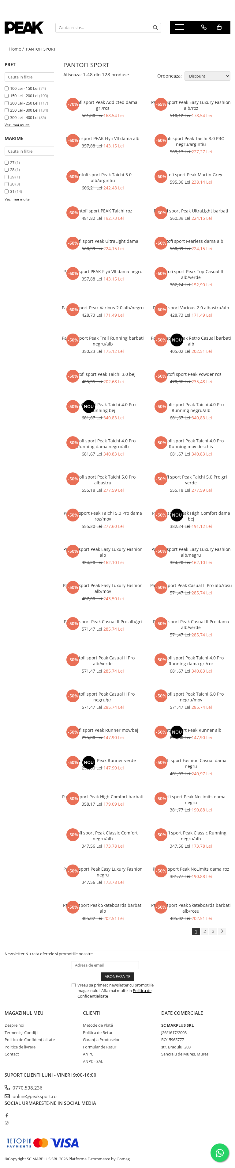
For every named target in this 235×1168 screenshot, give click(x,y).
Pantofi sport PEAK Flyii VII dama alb (103, 138)
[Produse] (180, 28)
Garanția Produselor (101, 1039)
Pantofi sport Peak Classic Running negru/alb (191, 836)
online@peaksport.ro (34, 1096)
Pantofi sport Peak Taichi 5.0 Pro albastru (103, 480)
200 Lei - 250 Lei (24, 103)
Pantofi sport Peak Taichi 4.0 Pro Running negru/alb (191, 407)
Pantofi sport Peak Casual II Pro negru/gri (103, 697)
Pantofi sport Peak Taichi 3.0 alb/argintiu (103, 177)
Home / (17, 49)
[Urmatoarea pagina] (222, 931)
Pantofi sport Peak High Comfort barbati (103, 797)
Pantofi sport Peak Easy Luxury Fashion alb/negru (191, 552)
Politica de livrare (20, 1047)
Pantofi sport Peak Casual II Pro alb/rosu (191, 585)
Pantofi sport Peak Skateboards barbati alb (103, 908)
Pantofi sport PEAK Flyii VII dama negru (103, 271)
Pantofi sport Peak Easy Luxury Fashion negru (103, 872)
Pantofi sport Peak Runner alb (191, 730)
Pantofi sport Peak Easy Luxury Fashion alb (103, 552)
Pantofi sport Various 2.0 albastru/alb (191, 308)
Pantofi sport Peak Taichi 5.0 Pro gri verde (191, 480)
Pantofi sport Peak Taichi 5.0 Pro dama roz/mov (103, 516)
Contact (12, 1054)
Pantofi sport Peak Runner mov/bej (102, 730)
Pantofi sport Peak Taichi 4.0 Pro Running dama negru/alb (103, 443)
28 (12, 169)
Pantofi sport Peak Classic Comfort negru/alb (103, 836)
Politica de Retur (98, 1032)
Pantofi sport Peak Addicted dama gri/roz (102, 105)
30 (12, 184)
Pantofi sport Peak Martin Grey (191, 174)
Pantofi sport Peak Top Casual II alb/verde (191, 274)
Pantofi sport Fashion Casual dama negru (190, 763)
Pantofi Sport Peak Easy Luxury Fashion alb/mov (103, 588)
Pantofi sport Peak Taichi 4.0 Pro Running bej (103, 407)
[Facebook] (7, 1115)
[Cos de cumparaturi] (219, 27)
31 (12, 191)
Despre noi (14, 1025)
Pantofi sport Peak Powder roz (191, 374)
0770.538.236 (27, 1088)
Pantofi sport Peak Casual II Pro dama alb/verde (191, 624)
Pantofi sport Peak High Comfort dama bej (191, 516)
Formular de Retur (99, 1047)
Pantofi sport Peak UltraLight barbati (191, 211)
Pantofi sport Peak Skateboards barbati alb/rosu (191, 908)
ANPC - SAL (93, 1061)
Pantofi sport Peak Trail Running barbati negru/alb (103, 341)
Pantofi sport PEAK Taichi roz (102, 211)
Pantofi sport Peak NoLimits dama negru (191, 799)
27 (12, 162)
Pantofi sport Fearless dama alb (191, 241)
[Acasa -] (25, 27)
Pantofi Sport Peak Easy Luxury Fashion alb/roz (191, 105)
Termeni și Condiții (21, 1032)
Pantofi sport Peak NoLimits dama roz (191, 869)
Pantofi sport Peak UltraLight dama (102, 241)
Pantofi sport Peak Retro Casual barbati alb (191, 341)
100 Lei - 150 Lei (24, 88)
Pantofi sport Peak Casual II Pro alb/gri (103, 621)
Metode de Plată (98, 1025)
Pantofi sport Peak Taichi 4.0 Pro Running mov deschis (191, 443)
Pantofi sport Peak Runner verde (103, 760)
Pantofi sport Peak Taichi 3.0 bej (103, 374)
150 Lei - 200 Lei (24, 95)
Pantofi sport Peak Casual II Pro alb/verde (103, 660)
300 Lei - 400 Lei (24, 117)
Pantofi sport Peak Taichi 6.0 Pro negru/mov (191, 697)
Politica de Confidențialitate (30, 1039)
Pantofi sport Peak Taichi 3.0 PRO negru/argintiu (191, 141)
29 (12, 177)
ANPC (88, 1054)
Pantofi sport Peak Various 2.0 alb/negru (103, 308)
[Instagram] (7, 1122)
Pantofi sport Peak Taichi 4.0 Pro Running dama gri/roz (191, 660)
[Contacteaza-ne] (204, 27)
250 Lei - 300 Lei (24, 110)
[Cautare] (155, 28)
